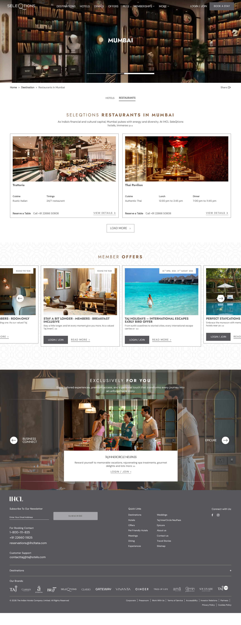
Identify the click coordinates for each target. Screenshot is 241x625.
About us (161, 530)
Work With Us (158, 600)
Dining (131, 540)
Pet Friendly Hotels (138, 530)
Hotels (131, 520)
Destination (27, 87)
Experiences (134, 546)
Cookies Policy (224, 605)
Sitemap (161, 546)
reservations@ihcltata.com (28, 543)
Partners (224, 600)
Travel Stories (164, 540)
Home (13, 87)
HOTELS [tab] (110, 98)
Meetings (133, 535)
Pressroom (144, 600)
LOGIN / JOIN (120, 471)
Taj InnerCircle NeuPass (169, 520)
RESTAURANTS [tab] (127, 98)
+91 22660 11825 (21, 538)
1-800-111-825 (20, 532)
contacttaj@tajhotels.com (28, 557)
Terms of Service (175, 600)
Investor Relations (209, 600)
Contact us (162, 535)
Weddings (162, 514)
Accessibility (192, 600)
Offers (131, 525)
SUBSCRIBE (75, 515)
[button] (120, 570)
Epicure (161, 525)
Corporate (131, 600)
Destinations (134, 514)
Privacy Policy (208, 605)
